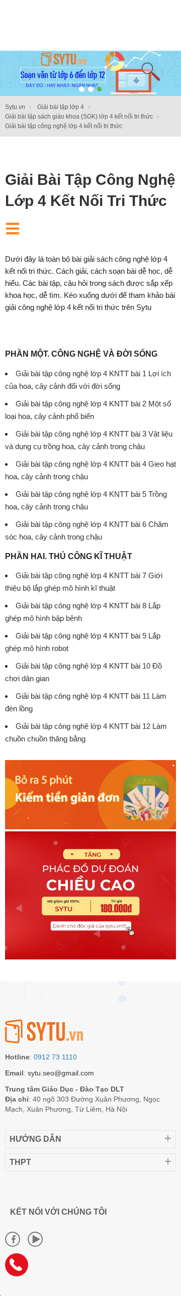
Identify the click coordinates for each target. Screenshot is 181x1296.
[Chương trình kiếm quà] (90, 827)
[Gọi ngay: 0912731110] (20, 1268)
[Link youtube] (35, 1239)
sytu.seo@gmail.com (61, 1073)
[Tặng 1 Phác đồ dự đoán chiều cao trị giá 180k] (90, 957)
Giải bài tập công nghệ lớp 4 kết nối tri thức (90, 190)
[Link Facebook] (12, 1239)
